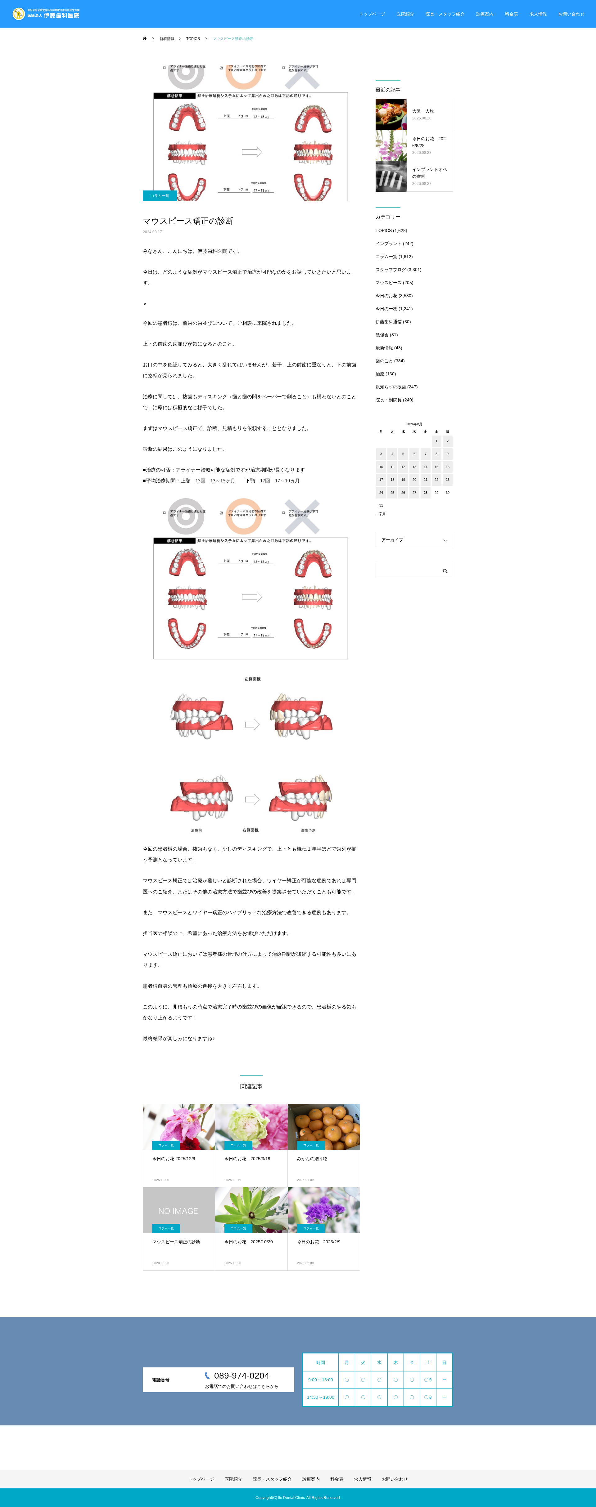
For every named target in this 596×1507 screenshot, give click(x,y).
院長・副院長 (389, 399)
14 (425, 467)
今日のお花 (386, 295)
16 (447, 467)
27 (414, 492)
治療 (380, 373)
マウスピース (389, 282)
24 (381, 492)
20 (414, 479)
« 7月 (381, 514)
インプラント (389, 243)
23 (447, 479)
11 (392, 467)
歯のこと (384, 360)
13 (414, 467)
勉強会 (382, 334)
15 (436, 467)
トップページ (372, 13)
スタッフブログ (391, 269)
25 (392, 492)
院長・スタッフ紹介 (445, 13)
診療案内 (485, 13)
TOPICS (384, 230)
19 (403, 479)
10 (381, 467)
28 (425, 492)
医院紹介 (405, 13)
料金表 (511, 13)
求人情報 (538, 13)
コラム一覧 (160, 196)
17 (381, 479)
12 (403, 467)
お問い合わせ (571, 13)
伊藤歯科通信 (389, 321)
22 (436, 479)
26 (403, 492)
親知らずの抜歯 (391, 386)
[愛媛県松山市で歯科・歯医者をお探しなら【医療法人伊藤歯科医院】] (45, 14)
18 (392, 479)
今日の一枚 (386, 308)
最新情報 (384, 347)
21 (425, 479)
